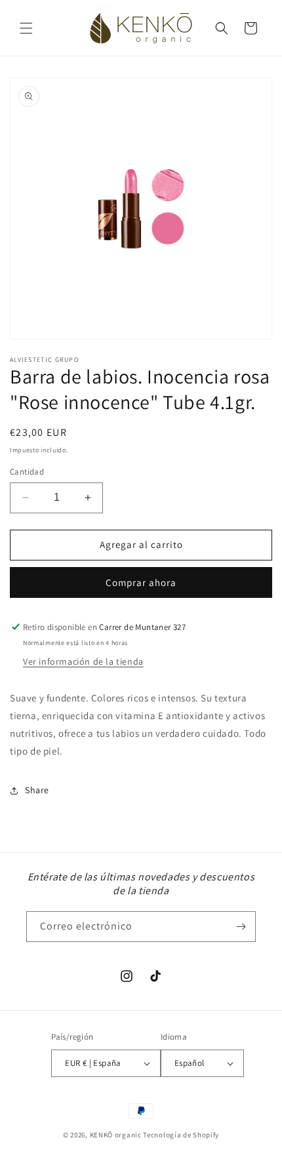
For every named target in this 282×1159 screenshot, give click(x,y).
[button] (26, 28)
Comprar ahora (141, 582)
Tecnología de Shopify (181, 1134)
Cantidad (27, 471)
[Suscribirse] (240, 926)
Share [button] (37, 790)
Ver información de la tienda (83, 661)
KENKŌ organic (116, 1134)
